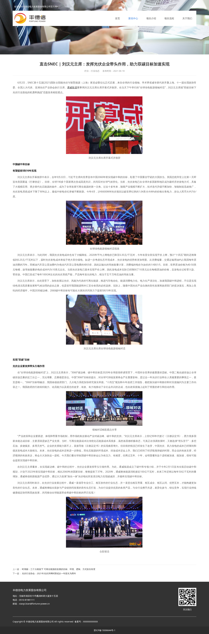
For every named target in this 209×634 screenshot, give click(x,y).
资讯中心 (133, 18)
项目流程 (169, 18)
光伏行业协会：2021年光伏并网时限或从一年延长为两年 (49, 573)
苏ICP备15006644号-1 (104, 630)
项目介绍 (151, 18)
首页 (117, 18)
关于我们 (187, 18)
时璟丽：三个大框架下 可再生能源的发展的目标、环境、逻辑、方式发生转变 (58, 569)
